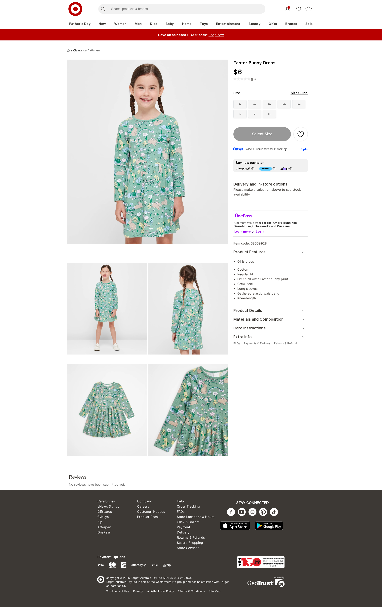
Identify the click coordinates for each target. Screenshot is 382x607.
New (102, 24)
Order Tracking (188, 506)
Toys (204, 24)
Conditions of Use (117, 591)
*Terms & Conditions (191, 591)
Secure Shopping (190, 543)
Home (187, 24)
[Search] (102, 9)
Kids (153, 24)
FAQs (181, 512)
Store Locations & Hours (195, 517)
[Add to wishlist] (301, 134)
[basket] (309, 9)
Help (180, 501)
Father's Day (80, 24)
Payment (183, 527)
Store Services (188, 548)
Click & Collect (188, 522)
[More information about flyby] (285, 149)
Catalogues (106, 501)
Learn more (242, 231)
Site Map (214, 591)
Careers (143, 506)
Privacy (138, 591)
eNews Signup (108, 506)
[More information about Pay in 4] (274, 169)
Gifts (273, 24)
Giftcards (104, 512)
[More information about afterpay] (252, 169)
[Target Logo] (75, 9)
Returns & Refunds (191, 537)
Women (120, 24)
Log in (260, 231)
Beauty (254, 24)
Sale (309, 24)
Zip (99, 522)
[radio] (240, 104)
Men (138, 24)
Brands (291, 24)
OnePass (104, 532)
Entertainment (228, 24)
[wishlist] (299, 9)
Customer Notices (151, 512)
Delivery (183, 532)
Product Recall (148, 517)
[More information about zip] (290, 169)
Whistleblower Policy (160, 591)
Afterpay (104, 527)
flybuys (103, 517)
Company (144, 501)
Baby (170, 24)
